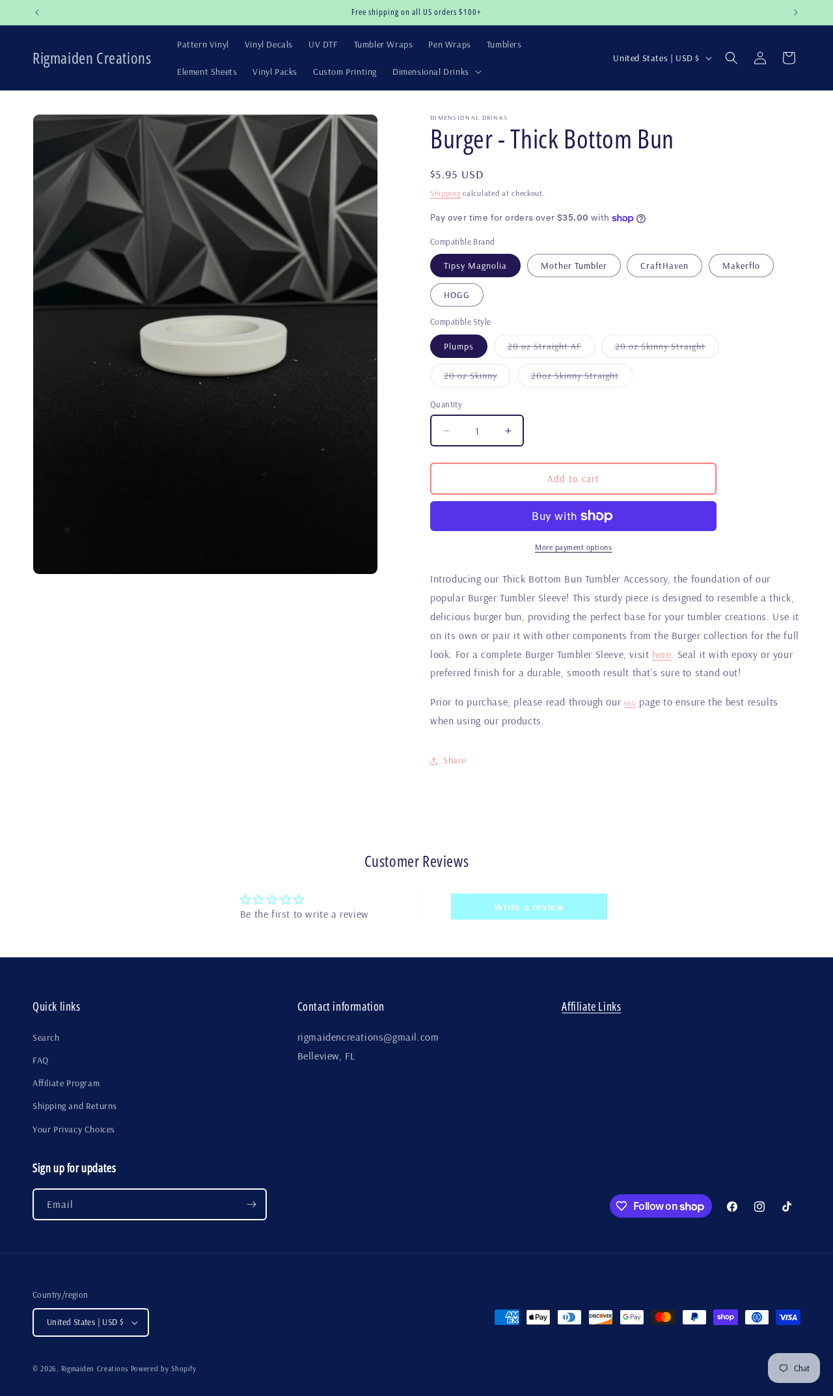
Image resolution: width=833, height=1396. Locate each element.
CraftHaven (664, 265)
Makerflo (741, 265)
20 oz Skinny (477, 378)
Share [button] (454, 760)
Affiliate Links (591, 1006)
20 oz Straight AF (551, 349)
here (661, 654)
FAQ (630, 703)
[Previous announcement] (37, 12)
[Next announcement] (796, 12)
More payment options (573, 547)
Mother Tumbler (574, 265)
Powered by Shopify (164, 1368)
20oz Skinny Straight (582, 378)
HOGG (457, 295)
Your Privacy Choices (74, 1129)
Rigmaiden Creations (94, 1368)
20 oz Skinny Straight (667, 349)
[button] (436, 71)
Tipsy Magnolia (475, 265)
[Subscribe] (251, 1204)
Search (46, 1037)
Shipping (445, 193)
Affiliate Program (66, 1083)
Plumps (459, 346)
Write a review (529, 906)
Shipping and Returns (75, 1106)
